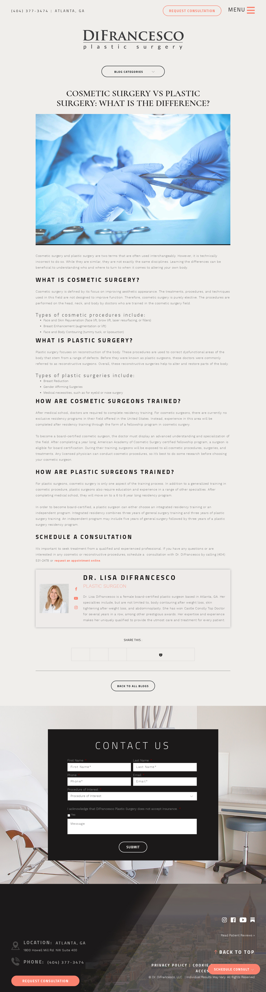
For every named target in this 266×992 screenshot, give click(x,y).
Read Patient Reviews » (238, 936)
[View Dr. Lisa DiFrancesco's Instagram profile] (76, 607)
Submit (133, 847)
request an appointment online (77, 560)
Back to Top (237, 952)
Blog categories (128, 71)
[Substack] (252, 920)
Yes (73, 815)
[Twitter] (99, 654)
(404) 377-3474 (30, 11)
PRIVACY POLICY (169, 965)
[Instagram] (224, 920)
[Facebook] (80, 654)
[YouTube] (243, 920)
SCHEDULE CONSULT (231, 969)
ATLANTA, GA (70, 11)
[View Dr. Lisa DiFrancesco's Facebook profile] (76, 589)
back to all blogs (133, 686)
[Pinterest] (117, 654)
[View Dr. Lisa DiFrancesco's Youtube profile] (76, 598)
